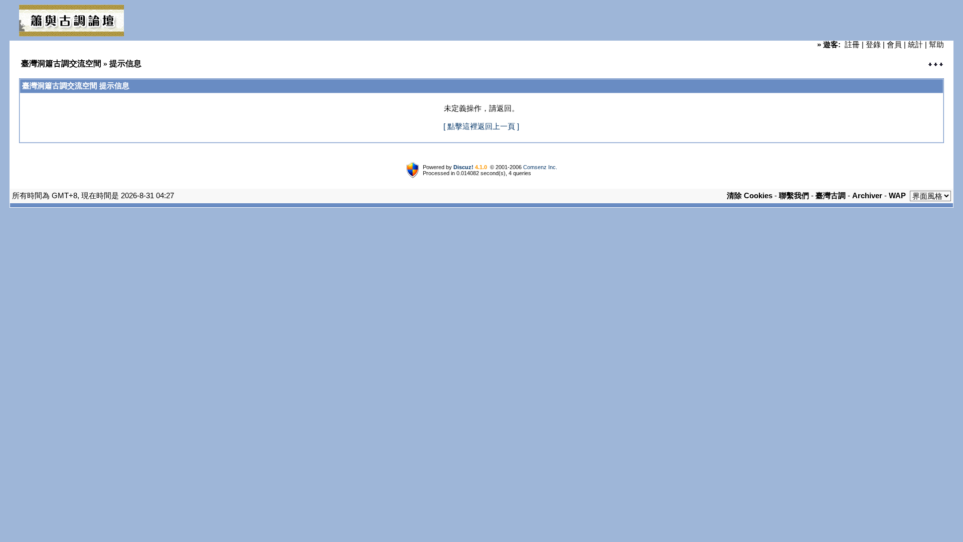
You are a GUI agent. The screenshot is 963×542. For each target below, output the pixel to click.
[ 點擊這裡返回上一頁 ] (481, 126)
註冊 (852, 44)
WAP (897, 195)
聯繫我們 (794, 195)
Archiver (867, 195)
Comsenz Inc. (540, 167)
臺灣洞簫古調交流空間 (61, 63)
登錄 (873, 44)
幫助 (936, 44)
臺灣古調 (831, 195)
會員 (894, 44)
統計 (915, 44)
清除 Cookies (749, 195)
